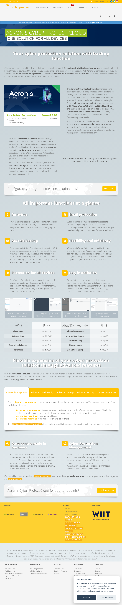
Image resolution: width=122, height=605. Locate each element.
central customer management (26, 424)
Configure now (106, 490)
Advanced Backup (65, 392)
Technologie (96, 7)
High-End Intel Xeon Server (14, 574)
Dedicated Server (42, 7)
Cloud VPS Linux (59, 569)
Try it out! (109, 188)
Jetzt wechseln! (97, 22)
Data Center (77, 569)
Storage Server (57, 7)
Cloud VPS (70, 6)
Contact (97, 571)
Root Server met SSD (81, 576)
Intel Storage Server (36, 569)
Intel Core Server (10, 569)
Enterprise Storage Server (38, 574)
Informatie (99, 565)
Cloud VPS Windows (60, 571)
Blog (96, 576)
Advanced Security (85, 392)
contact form (14, 479)
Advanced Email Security (42, 392)
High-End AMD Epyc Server (14, 576)
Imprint (68, 520)
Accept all (86, 597)
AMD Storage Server (36, 571)
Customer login (72, 517)
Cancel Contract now (75, 537)
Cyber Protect (83, 7)
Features (32, 576)
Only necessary (107, 597)
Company (98, 569)
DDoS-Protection (79, 574)
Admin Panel (9, 578)
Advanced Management (17, 392)
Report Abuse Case (73, 540)
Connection (77, 571)
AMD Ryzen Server (11, 571)
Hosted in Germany (107, 392)
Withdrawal (98, 574)
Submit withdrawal (74, 534)
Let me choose (107, 591)
